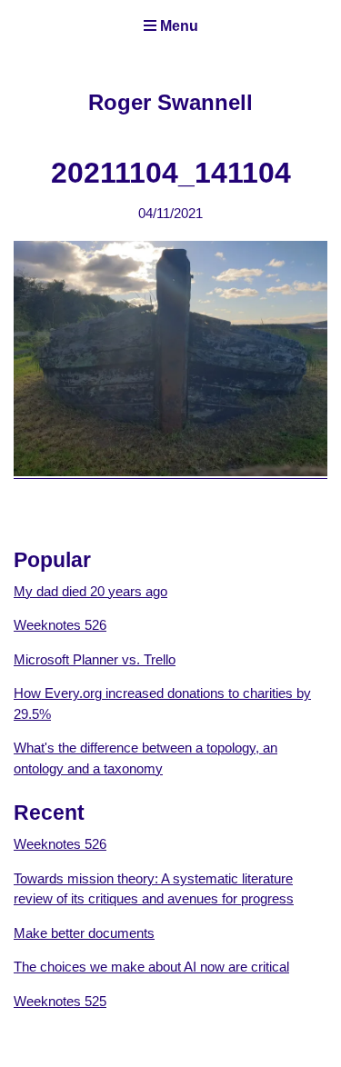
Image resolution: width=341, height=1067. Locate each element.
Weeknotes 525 (60, 1001)
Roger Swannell (170, 102)
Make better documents (84, 933)
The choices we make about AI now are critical (151, 966)
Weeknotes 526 (60, 625)
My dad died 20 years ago (90, 591)
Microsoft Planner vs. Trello (95, 659)
